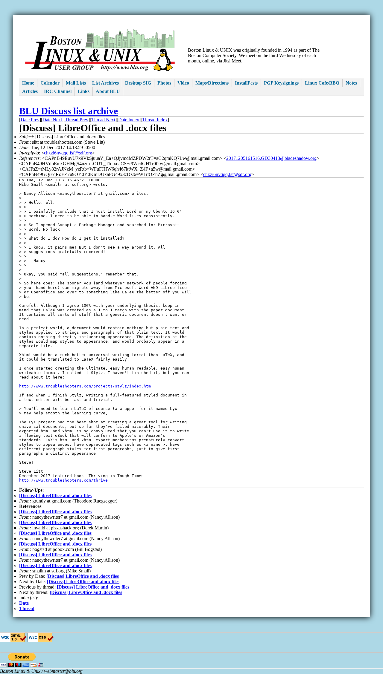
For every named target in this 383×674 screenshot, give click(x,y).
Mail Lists (76, 82)
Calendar (50, 82)
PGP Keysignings (281, 82)
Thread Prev (76, 119)
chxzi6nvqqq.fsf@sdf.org (68, 152)
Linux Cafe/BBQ (322, 82)
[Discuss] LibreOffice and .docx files (55, 495)
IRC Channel (58, 91)
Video (183, 82)
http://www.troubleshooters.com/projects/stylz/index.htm (85, 386)
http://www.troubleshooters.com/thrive (63, 480)
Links (83, 91)
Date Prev (30, 119)
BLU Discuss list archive (68, 110)
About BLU (108, 91)
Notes (351, 82)
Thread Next (103, 119)
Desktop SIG (138, 82)
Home (28, 82)
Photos (164, 82)
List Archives (105, 82)
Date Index (128, 119)
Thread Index (155, 119)
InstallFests (246, 82)
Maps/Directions (212, 82)
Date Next (52, 119)
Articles (30, 91)
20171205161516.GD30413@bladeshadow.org (271, 158)
